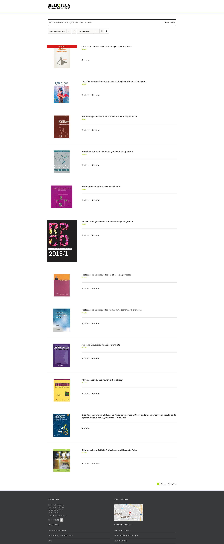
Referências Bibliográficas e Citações (126, 536)
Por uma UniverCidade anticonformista (101, 345)
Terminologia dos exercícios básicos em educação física (109, 116)
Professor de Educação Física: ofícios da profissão (106, 275)
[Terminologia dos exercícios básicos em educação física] (62, 126)
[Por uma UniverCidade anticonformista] (62, 355)
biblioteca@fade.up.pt (59, 515)
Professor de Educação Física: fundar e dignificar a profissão (112, 310)
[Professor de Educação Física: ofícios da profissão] (62, 285)
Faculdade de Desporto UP (57, 531)
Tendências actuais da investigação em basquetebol (107, 151)
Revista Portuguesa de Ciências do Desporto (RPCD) (107, 221)
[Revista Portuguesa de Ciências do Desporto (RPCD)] (62, 241)
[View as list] (106, 31)
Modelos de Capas (121, 541)
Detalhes (86, 60)
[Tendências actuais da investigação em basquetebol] (62, 161)
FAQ (50, 541)
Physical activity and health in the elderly (102, 380)
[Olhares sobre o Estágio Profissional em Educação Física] (62, 460)
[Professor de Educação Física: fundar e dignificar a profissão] (62, 320)
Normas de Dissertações (122, 531)
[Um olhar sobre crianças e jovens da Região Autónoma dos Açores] (62, 91)
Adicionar (87, 95)
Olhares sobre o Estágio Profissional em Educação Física (109, 450)
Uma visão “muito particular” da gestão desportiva (107, 46)
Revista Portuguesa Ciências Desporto (61, 536)
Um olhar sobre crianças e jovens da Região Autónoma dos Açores (114, 81)
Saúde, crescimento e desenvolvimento (101, 186)
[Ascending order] (74, 31)
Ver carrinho (171, 23)
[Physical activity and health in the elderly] (62, 390)
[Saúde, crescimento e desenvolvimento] (62, 196)
